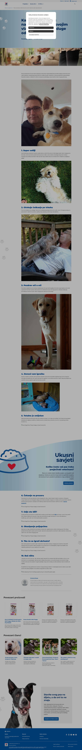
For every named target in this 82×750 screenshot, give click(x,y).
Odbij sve (31, 31)
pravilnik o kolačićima (44, 24)
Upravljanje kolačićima (34, 34)
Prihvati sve (31, 27)
